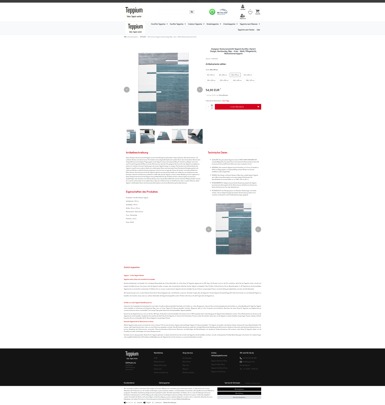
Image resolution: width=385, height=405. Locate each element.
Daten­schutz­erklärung (183, 399)
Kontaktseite (187, 358)
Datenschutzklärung (161, 372)
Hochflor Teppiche (158, 24)
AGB (155, 358)
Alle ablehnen (239, 393)
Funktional (158, 402)
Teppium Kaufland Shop (219, 368)
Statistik (139, 402)
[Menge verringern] (212, 108)
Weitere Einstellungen (169, 402)
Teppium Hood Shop (218, 371)
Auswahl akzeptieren (239, 397)
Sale (258, 29)
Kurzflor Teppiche (177, 24)
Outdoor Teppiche (195, 24)
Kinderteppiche (213, 24)
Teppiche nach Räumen (249, 24)
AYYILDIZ (143, 37)
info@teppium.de (248, 361)
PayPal (149, 402)
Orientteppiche (229, 24)
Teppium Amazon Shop (219, 361)
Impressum (157, 369)
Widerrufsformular (160, 365)
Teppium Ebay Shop (218, 364)
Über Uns (186, 365)
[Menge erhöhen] (212, 105)
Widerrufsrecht (159, 361)
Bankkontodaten (188, 372)
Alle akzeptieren (239, 389)
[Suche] (191, 12)
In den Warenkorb (237, 106)
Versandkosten (223, 95)
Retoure (185, 369)
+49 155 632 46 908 (249, 358)
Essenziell (130, 402)
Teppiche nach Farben (246, 29)
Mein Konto (187, 361)
